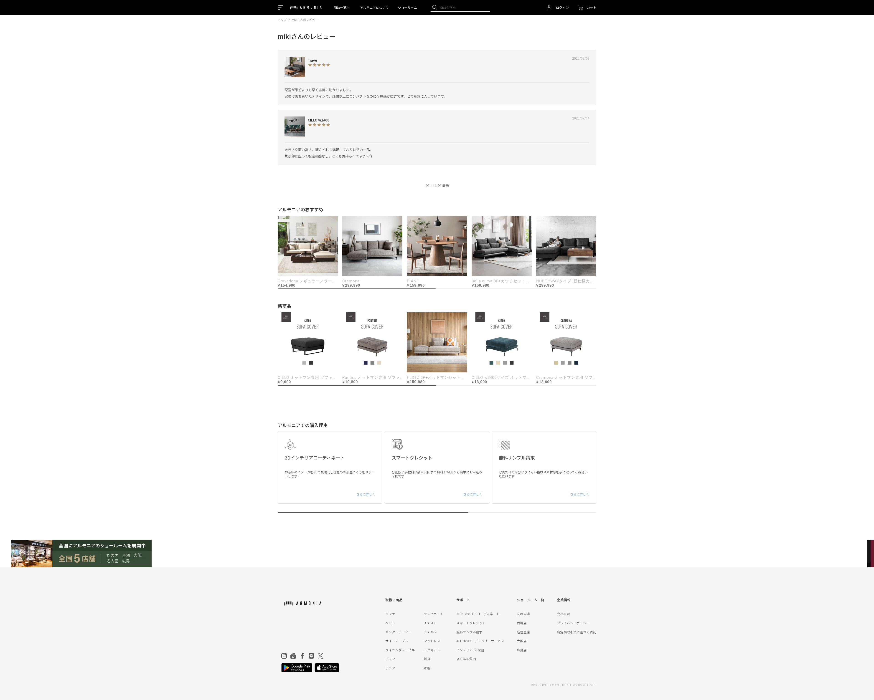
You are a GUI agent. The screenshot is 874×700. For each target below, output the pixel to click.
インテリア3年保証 (470, 650)
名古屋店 (523, 632)
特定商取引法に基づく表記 (576, 632)
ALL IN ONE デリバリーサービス (480, 641)
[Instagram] (284, 656)
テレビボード (434, 614)
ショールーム (407, 7)
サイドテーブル (396, 641)
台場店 (522, 623)
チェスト (430, 623)
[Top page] (305, 10)
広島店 (522, 650)
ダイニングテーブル (400, 650)
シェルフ (430, 632)
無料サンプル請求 (469, 632)
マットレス (432, 641)
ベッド (390, 623)
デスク (390, 659)
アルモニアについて (374, 7)
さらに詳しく (365, 494)
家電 (427, 668)
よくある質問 (466, 659)
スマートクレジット (471, 623)
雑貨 (427, 659)
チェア (390, 668)
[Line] (311, 656)
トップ (282, 20)
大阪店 (522, 641)
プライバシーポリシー (573, 623)
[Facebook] (302, 656)
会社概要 (563, 614)
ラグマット (432, 650)
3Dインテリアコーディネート (478, 614)
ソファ (390, 614)
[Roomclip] (293, 656)
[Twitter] (320, 656)
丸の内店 (523, 614)
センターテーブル (398, 632)
